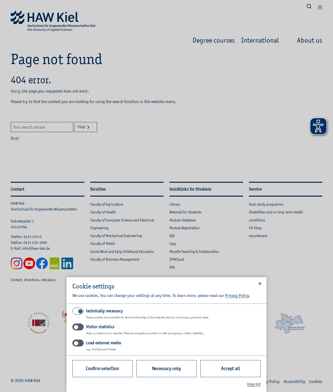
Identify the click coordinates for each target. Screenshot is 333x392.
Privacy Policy (237, 295)
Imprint (254, 384)
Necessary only (166, 368)
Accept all (230, 368)
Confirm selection (102, 368)
